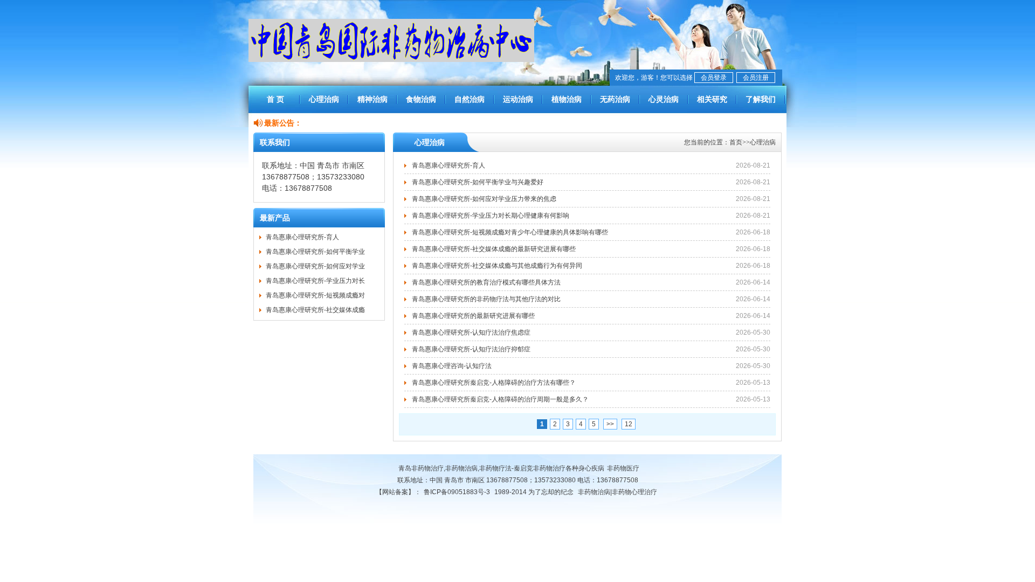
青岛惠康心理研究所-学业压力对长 (315, 281)
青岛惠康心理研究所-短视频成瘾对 (315, 295)
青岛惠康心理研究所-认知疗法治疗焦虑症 (471, 332)
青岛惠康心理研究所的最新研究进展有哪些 (473, 316)
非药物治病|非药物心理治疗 (617, 492)
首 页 (275, 99)
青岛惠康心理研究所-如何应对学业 (315, 266)
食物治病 (421, 99)
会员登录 (714, 77)
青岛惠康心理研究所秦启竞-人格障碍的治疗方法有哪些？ (494, 382)
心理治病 (324, 99)
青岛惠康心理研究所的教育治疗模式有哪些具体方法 (486, 282)
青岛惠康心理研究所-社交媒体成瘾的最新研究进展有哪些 (494, 249)
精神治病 (372, 99)
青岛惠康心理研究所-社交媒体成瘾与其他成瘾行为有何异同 (497, 265)
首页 (735, 142)
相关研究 (712, 99)
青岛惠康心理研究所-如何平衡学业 (315, 251)
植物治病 (566, 99)
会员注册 (756, 77)
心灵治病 (663, 99)
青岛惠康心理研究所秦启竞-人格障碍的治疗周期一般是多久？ (500, 399)
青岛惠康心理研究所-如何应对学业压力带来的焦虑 (484, 199)
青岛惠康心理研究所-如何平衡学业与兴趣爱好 (477, 182)
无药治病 (615, 99)
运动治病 (518, 99)
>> (610, 424)
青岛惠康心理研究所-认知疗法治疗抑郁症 (471, 349)
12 (628, 424)
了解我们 (761, 99)
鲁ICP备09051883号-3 (457, 492)
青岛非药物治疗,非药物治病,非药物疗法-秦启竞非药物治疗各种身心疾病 (501, 468)
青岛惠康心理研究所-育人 (302, 237)
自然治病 (469, 99)
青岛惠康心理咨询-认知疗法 (452, 366)
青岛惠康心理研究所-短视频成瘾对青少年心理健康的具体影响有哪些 (510, 232)
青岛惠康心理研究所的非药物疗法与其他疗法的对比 (486, 299)
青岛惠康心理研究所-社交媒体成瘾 (315, 310)
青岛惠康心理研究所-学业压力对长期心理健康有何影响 (490, 215)
